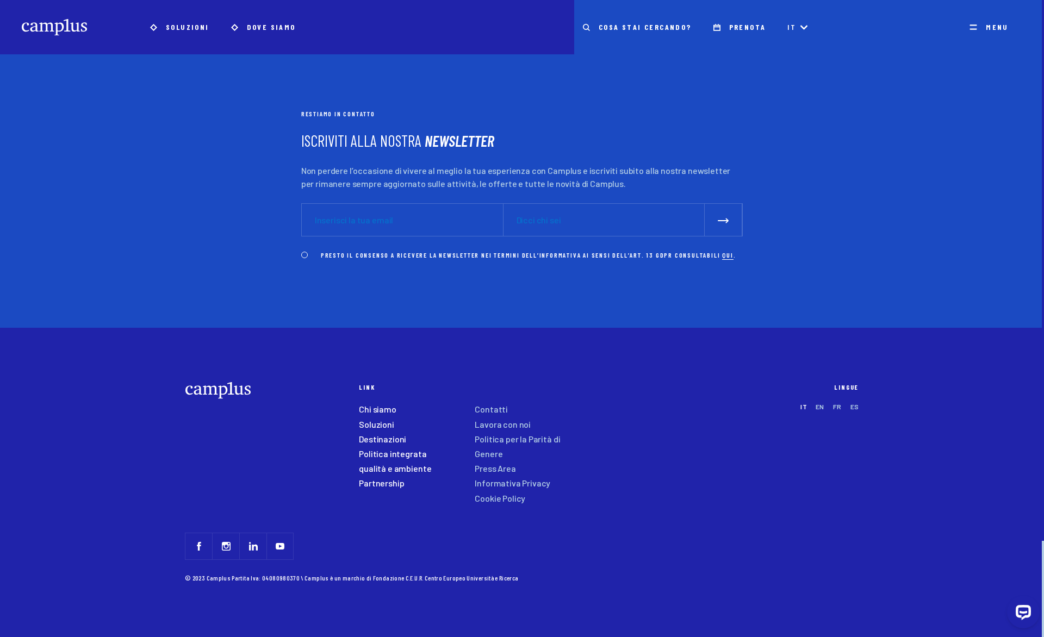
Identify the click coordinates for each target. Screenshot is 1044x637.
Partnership (381, 483)
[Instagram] (225, 546)
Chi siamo (377, 409)
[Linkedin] (252, 546)
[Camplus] (54, 27)
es (854, 406)
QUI (727, 255)
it (791, 27)
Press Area (495, 468)
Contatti (491, 409)
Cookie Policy (500, 498)
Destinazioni (382, 439)
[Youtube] (280, 546)
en (820, 406)
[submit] (723, 220)
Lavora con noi (503, 424)
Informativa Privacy (512, 483)
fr (837, 406)
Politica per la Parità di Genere (517, 446)
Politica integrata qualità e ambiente (395, 460)
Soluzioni (376, 424)
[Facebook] (198, 546)
